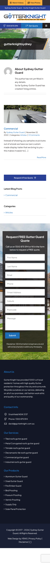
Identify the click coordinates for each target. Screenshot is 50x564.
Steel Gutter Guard (14, 481)
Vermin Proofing (12, 499)
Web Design (13, 538)
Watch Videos (18, 3)
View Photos (35, 3)
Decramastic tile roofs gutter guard (21, 452)
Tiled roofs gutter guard (16, 438)
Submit (12, 335)
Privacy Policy (35, 538)
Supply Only (10, 504)
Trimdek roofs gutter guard (17, 448)
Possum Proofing (13, 495)
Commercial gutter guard (17, 457)
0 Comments (34, 135)
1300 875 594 (12, 26)
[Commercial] (25, 114)
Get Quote (33, 26)
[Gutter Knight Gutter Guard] (25, 14)
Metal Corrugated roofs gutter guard (22, 443)
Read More (41, 157)
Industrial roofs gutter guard (18, 462)
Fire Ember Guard (13, 485)
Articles (23, 135)
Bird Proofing (11, 490)
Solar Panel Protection (15, 509)
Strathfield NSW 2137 (18, 414)
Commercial (11, 128)
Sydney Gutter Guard (15, 132)
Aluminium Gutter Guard (16, 476)
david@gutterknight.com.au (21, 423)
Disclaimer (23, 542)
